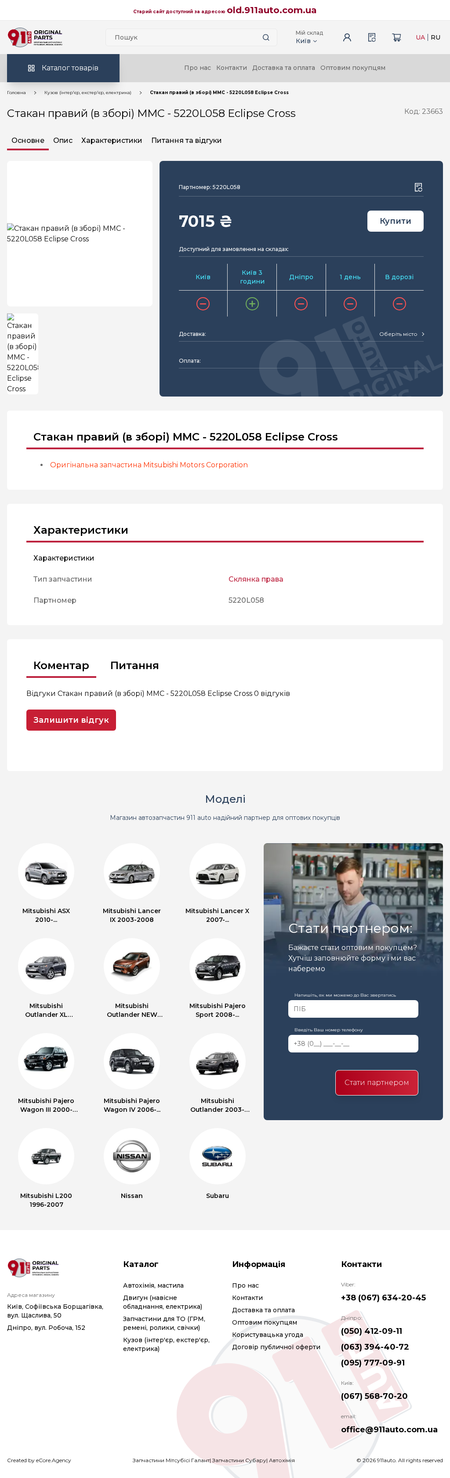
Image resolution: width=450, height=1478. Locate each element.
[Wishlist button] (418, 187)
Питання (134, 665)
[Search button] (266, 37)
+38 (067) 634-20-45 (383, 1298)
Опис (63, 140)
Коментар (61, 665)
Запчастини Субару (239, 1460)
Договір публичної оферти (276, 1347)
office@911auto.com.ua (389, 1429)
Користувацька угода (267, 1335)
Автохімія (282, 1460)
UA (420, 37)
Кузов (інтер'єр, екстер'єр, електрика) (87, 92)
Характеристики (111, 140)
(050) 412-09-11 (371, 1331)
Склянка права (256, 579)
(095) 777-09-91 (373, 1363)
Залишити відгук (71, 720)
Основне (27, 140)
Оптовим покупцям (352, 68)
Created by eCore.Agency (39, 1460)
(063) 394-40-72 (375, 1347)
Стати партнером (377, 1082)
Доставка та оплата (283, 68)
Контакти (231, 68)
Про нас (197, 68)
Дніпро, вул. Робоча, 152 (46, 1328)
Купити (395, 221)
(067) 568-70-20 (374, 1396)
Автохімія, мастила (153, 1285)
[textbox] (398, 334)
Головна (16, 92)
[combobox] (401, 334)
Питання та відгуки (186, 140)
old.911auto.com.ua (272, 10)
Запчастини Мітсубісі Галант (171, 1460)
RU (435, 37)
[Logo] (35, 37)
